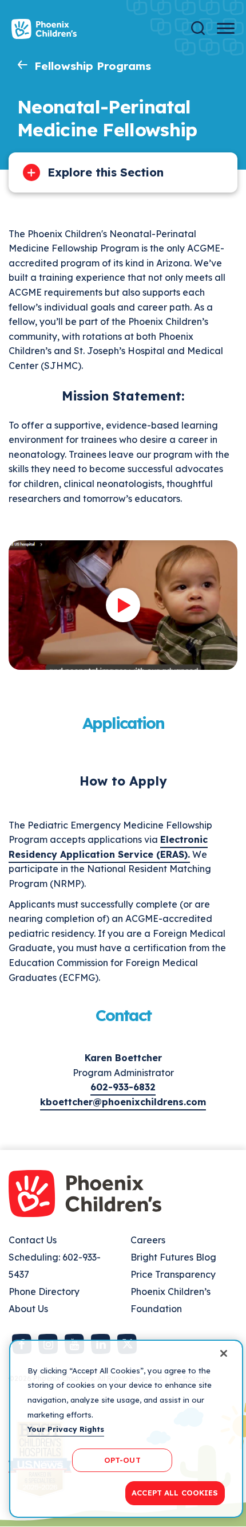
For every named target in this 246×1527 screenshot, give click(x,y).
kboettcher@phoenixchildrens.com (123, 1102)
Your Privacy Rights (65, 1429)
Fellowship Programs (92, 66)
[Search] (198, 28)
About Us (28, 1308)
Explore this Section (105, 172)
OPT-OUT (122, 1460)
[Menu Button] (226, 28)
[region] (126, 1429)
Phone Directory (44, 1291)
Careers (147, 1240)
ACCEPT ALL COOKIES (175, 1492)
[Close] (223, 1353)
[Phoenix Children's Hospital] (44, 29)
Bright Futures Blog (173, 1257)
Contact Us (33, 1240)
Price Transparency (173, 1274)
